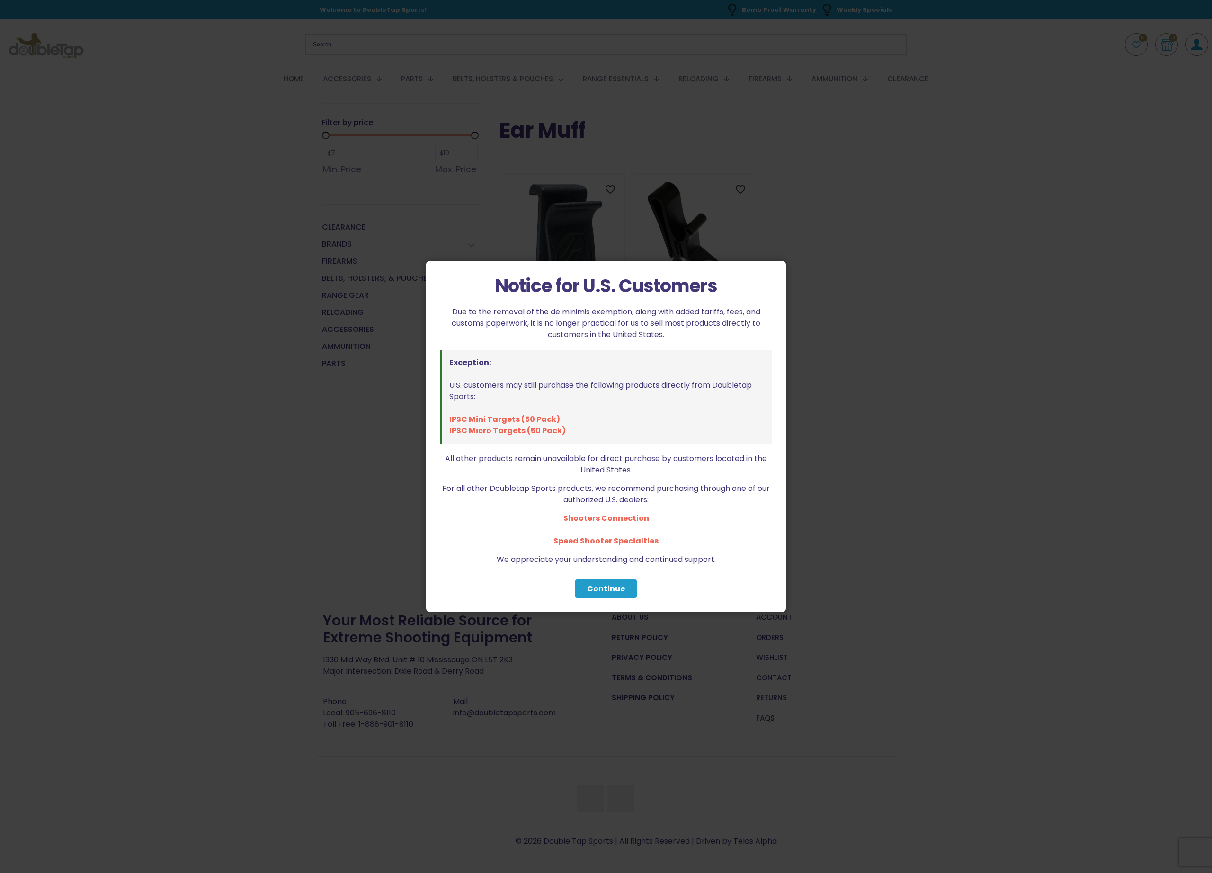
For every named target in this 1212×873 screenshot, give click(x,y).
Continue (606, 588)
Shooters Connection (606, 518)
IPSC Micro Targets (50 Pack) (507, 430)
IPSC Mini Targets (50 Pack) (504, 419)
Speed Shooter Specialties (606, 540)
